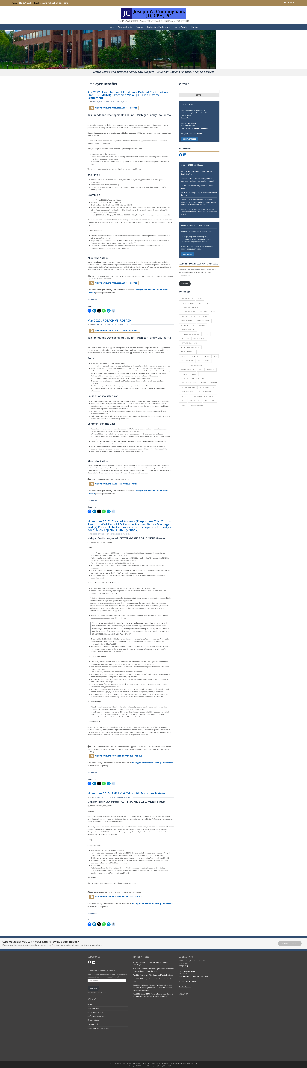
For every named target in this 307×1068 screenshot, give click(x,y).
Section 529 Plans (188, 387)
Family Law (185, 338)
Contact (194, 27)
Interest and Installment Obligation (195, 356)
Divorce (202, 325)
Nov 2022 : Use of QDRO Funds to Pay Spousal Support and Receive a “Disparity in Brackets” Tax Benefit (199, 211)
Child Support (186, 321)
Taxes (183, 401)
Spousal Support (204, 392)
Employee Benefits (188, 330)
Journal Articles (181, 27)
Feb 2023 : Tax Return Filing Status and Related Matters (153, 975)
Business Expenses (188, 312)
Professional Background (158, 27)
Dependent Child (187, 325)
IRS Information (187, 361)
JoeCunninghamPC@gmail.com (54, 3)
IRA (215, 356)
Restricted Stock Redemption (192, 378)
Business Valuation (207, 312)
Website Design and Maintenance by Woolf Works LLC (180, 1063)
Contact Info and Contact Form (98, 1028)
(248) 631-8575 (24, 3)
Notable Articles (93, 1020)
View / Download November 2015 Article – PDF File (118, 896)
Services (139, 27)
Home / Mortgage (188, 352)
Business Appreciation (189, 307)
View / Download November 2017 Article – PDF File (118, 756)
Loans (183, 365)
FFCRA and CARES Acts (189, 343)
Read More (92, 299)
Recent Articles (94, 1024)
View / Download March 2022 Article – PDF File (117, 330)
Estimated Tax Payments (190, 334)
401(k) (200, 298)
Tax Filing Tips (195, 401)
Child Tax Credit (203, 321)
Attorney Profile (125, 27)
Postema (184, 374)
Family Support (199, 338)
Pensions (211, 369)
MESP (201, 369)
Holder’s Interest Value (190, 347)
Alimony (209, 303)
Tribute (183, 405)
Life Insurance (204, 361)
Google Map (185, 118)
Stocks (183, 396)
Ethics (206, 334)
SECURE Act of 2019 (206, 387)
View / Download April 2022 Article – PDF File (116, 108)
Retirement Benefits (188, 383)
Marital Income (196, 365)
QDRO (194, 374)
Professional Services (95, 1012)
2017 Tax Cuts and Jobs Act (191, 303)
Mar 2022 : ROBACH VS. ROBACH (109, 320)
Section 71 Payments (209, 383)
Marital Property (187, 369)
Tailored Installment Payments (203, 396)
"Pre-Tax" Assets (187, 298)
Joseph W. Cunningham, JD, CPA (116, 102)
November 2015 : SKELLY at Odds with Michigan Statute (126, 793)
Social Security (187, 392)
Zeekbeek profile (195, 133)
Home (111, 27)
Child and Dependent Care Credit (194, 316)
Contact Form (289, 943)
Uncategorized (197, 405)
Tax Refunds (210, 401)
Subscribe (184, 283)
